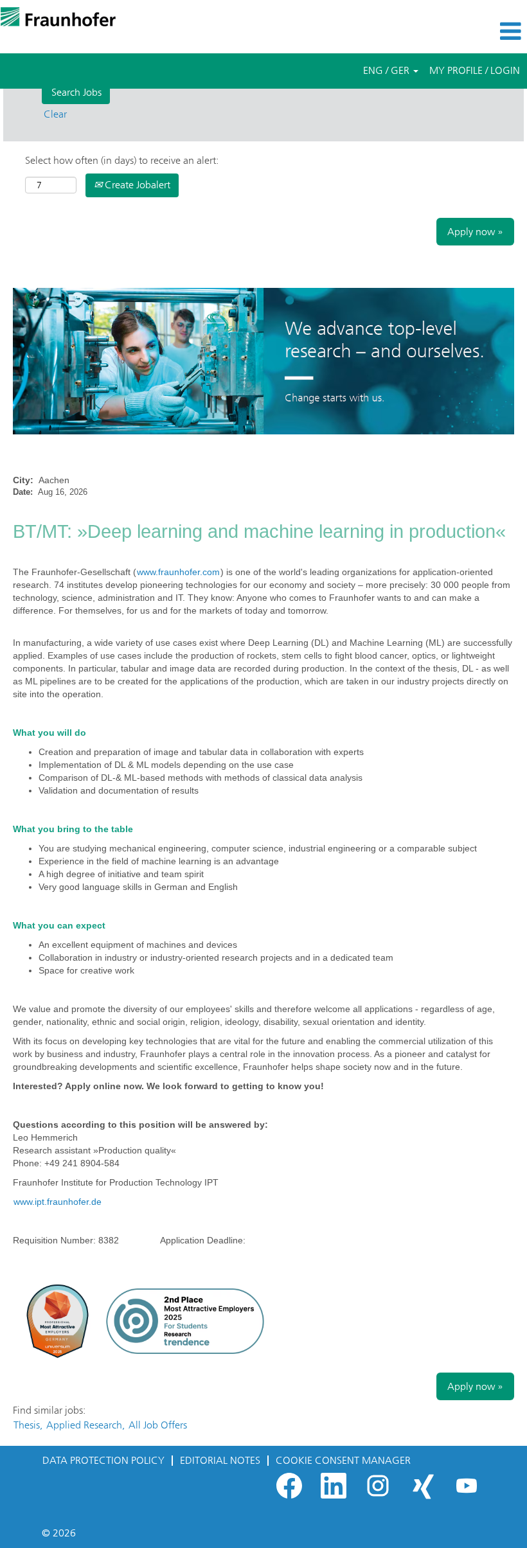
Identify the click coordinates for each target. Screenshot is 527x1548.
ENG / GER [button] (387, 70)
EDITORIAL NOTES (220, 1460)
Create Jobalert (136, 185)
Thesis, (27, 1425)
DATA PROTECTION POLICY (103, 1460)
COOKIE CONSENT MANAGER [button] (343, 1460)
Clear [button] (55, 114)
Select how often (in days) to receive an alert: (122, 160)
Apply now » (475, 232)
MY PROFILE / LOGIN (474, 70)
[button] (439, 31)
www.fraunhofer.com (178, 572)
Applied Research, (85, 1425)
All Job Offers (158, 1425)
